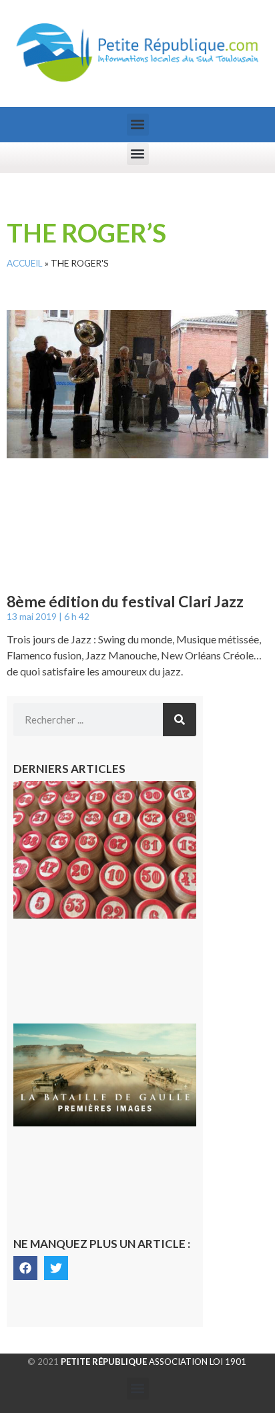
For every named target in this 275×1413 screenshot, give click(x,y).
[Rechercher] (179, 719)
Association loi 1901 (153, 1361)
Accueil (25, 263)
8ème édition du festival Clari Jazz (125, 601)
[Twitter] (56, 1268)
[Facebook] (25, 1268)
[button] (138, 125)
